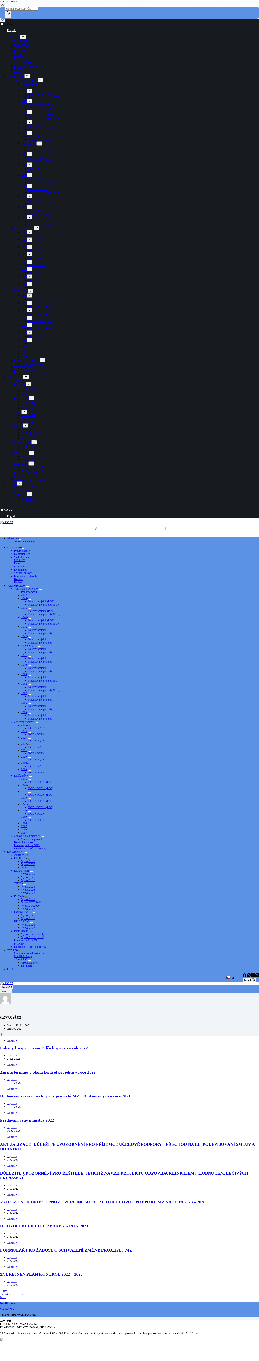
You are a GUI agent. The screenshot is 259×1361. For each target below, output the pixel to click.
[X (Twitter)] (257, 975)
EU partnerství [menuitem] (15, 376)
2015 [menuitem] (24, 217)
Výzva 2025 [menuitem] (28, 387)
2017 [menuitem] (24, 196)
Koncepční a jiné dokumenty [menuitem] (30, 373)
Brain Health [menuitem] (21, 463)
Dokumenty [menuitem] (20, 59)
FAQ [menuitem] (10, 504)
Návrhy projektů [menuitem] (37, 125)
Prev (4, 1290)
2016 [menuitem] (24, 206)
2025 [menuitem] (24, 101)
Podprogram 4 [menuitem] (29, 83)
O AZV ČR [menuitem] (13, 36)
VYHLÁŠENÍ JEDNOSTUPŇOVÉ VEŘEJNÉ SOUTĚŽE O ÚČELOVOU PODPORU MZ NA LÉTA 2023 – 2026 (102, 1202)
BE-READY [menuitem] (21, 452)
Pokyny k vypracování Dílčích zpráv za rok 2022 (44, 1048)
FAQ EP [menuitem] (19, 476)
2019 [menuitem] (24, 175)
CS (233, 977)
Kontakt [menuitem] (18, 68)
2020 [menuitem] (24, 164)
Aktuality (12, 1040)
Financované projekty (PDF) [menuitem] (44, 97)
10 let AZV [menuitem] (20, 494)
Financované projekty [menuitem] (40, 129)
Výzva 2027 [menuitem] (28, 394)
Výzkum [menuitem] (12, 483)
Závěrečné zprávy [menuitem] (24, 228)
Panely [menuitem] (18, 53)
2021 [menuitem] (24, 154)
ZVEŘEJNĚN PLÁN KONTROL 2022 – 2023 (41, 1274)
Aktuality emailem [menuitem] (24, 541)
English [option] (11, 30)
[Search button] (8, 15)
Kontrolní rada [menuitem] (22, 43)
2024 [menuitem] (24, 111)
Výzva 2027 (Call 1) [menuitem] (32, 467)
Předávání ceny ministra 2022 (27, 1120)
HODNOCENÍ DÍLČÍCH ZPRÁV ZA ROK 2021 (44, 1226)
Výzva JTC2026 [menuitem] (30, 435)
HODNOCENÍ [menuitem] (36, 235)
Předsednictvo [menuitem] (22, 40)
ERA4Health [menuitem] (21, 398)
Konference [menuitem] (27, 500)
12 (21, 1294)
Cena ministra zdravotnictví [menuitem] (29, 487)
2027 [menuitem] (24, 86)
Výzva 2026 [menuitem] (28, 391)
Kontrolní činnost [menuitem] (23, 366)
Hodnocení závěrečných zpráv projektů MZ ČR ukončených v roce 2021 (65, 1096)
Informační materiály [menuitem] (25, 65)
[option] (133, 30)
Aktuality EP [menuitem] (21, 380)
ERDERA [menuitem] (20, 384)
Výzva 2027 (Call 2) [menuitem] (32, 470)
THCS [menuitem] (17, 411)
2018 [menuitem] (24, 185)
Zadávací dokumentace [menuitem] (27, 360)
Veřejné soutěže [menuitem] (15, 75)
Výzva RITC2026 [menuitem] (31, 432)
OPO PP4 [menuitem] (19, 49)
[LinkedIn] (253, 975)
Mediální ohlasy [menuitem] (23, 490)
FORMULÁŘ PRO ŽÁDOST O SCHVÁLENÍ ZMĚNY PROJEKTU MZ (66, 1250)
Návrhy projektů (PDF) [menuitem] (41, 94)
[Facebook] (245, 975)
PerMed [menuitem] (18, 425)
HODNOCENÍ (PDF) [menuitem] (40, 299)
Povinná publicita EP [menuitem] (26, 473)
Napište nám (7, 1303)
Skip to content (8, 1)
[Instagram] (249, 975)
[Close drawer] (2, 20)
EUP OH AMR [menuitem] (22, 442)
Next (3, 1297)
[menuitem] (23, 37)
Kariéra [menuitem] (18, 72)
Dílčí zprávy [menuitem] (21, 291)
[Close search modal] (2, 5)
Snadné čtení (7, 1309)
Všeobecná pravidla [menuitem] (32, 363)
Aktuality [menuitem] (12, 538)
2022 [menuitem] (24, 132)
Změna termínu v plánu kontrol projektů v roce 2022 (48, 1072)
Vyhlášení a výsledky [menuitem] (26, 80)
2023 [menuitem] (24, 122)
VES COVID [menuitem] (28, 143)
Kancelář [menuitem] (19, 56)
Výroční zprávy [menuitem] (23, 62)
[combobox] (233, 977)
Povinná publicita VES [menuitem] (27, 369)
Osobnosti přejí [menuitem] (29, 497)
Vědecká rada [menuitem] (21, 46)
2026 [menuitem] (24, 90)
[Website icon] (1, 1034)
